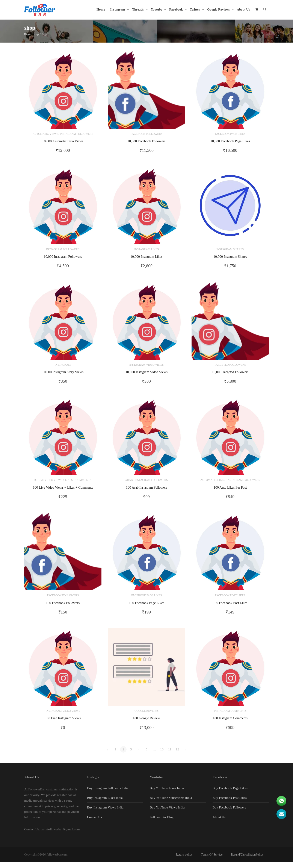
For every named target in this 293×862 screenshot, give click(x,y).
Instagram (118, 9)
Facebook (176, 9)
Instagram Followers (76, 133)
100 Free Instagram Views (63, 718)
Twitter (195, 9)
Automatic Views (45, 133)
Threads (138, 9)
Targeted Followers (230, 364)
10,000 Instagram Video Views (146, 372)
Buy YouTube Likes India (167, 788)
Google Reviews (219, 9)
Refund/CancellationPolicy (247, 854)
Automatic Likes (212, 480)
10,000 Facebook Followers (146, 141)
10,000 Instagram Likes (146, 257)
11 (169, 749)
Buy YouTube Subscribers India (171, 797)
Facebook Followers (146, 133)
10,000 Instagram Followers (63, 257)
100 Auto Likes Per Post (230, 487)
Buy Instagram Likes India (105, 797)
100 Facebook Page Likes (146, 603)
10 (162, 749)
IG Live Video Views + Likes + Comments (62, 480)
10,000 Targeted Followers (230, 372)
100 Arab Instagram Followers (146, 487)
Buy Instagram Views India (105, 807)
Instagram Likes (146, 249)
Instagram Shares (230, 249)
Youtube (157, 9)
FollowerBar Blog (162, 817)
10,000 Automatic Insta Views (62, 141)
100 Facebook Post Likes (230, 603)
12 (177, 749)
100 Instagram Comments (230, 718)
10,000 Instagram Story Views (62, 372)
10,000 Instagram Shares (230, 257)
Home (101, 9)
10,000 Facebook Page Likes (230, 141)
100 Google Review (146, 718)
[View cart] (256, 9)
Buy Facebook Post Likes (230, 797)
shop (36, 34)
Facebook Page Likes (230, 133)
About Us (243, 9)
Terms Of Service (211, 854)
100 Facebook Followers (63, 603)
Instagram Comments (230, 710)
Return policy (184, 854)
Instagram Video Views (146, 364)
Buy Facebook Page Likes (230, 788)
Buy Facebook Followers (229, 807)
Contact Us (94, 817)
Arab (129, 480)
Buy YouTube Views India (167, 807)
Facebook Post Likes (230, 595)
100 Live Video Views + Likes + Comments (63, 487)
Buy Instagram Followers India (107, 788)
